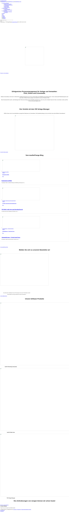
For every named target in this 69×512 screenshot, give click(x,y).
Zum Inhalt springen (3, 0)
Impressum (15, 509)
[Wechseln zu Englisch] (4, 17)
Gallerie (3, 172)
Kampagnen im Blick (5, 174)
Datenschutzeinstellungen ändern (26, 509)
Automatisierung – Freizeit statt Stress (7, 228)
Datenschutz (19, 509)
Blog (3, 176)
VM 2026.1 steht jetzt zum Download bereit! (9, 200)
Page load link (2, 510)
